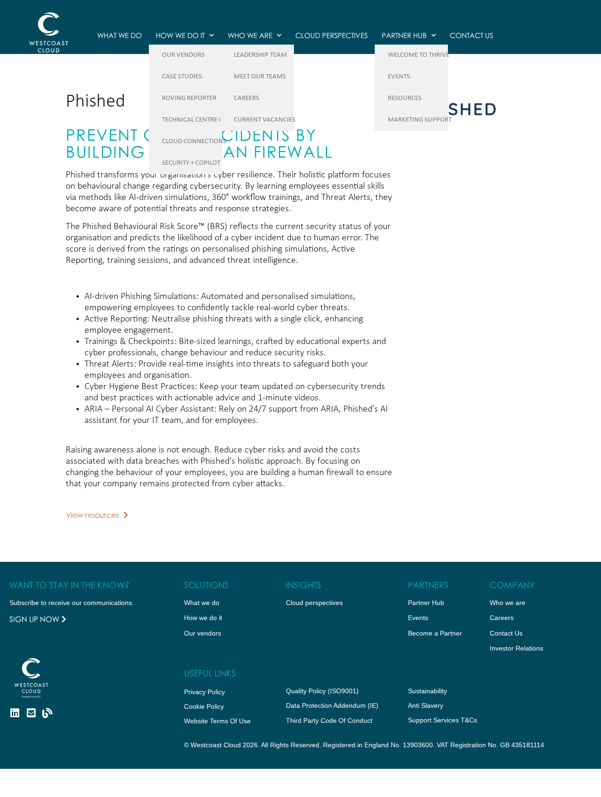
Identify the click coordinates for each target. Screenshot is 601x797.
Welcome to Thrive (418, 55)
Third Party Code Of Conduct (329, 720)
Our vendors (202, 633)
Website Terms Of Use (217, 721)
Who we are (250, 35)
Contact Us (471, 35)
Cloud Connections (194, 141)
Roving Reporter (189, 98)
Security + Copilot (191, 163)
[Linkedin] (14, 713)
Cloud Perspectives (331, 35)
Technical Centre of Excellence (212, 119)
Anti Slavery (425, 705)
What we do (119, 35)
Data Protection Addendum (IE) (332, 705)
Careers (246, 98)
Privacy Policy (204, 692)
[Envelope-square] (31, 713)
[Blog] (47, 713)
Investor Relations (516, 648)
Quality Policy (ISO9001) (322, 691)
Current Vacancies (264, 119)
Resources (405, 98)
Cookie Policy (204, 706)
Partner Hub (404, 35)
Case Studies (182, 76)
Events (399, 76)
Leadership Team (260, 55)
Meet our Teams (260, 76)
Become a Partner (435, 633)
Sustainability (427, 691)
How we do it (180, 35)
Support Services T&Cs (442, 720)
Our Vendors (183, 55)
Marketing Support (420, 119)
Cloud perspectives (314, 602)
